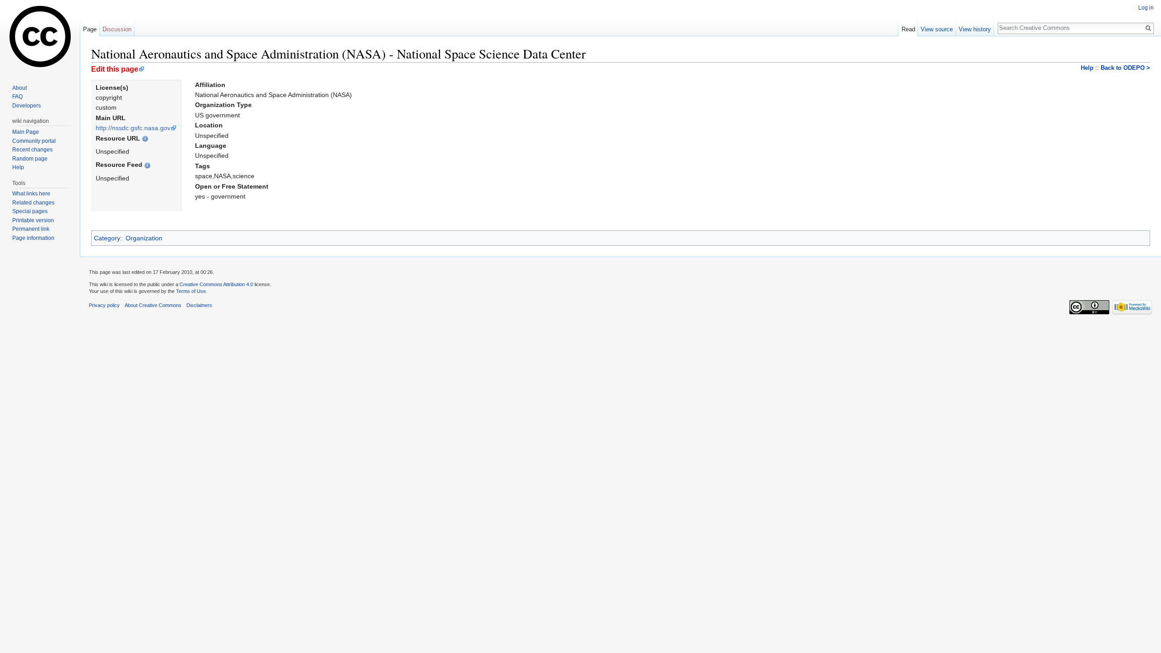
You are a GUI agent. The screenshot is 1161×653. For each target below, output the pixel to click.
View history (975, 29)
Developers (26, 105)
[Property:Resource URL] (145, 138)
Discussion (117, 29)
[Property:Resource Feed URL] (147, 164)
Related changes (33, 203)
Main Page (25, 132)
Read (908, 29)
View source (937, 29)
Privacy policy (104, 305)
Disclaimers (199, 305)
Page (90, 29)
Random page (30, 159)
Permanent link (30, 229)
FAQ (17, 96)
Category (107, 238)
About (19, 88)
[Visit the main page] (40, 36)
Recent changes (32, 149)
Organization (144, 238)
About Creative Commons (153, 305)
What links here (31, 193)
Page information (33, 238)
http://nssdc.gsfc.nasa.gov (133, 128)
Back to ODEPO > (1125, 68)
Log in (1146, 8)
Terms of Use (191, 291)
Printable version (33, 220)
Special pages (30, 211)
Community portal (34, 141)
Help (1087, 68)
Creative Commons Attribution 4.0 (216, 284)
